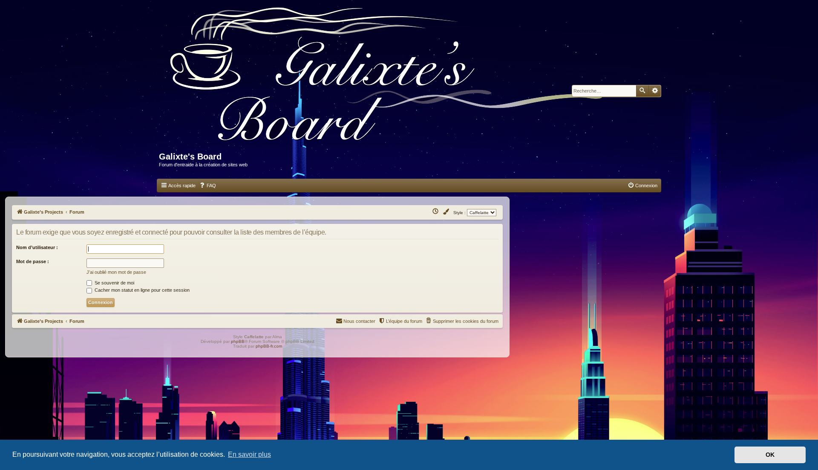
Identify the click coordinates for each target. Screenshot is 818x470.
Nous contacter (359, 321)
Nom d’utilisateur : (37, 247)
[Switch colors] (446, 212)
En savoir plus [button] (249, 454)
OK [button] (770, 454)
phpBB (238, 341)
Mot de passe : (32, 261)
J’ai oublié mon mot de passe (116, 272)
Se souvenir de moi (113, 282)
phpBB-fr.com (269, 346)
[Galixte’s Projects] (390, 79)
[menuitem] (207, 185)
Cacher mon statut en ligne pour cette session (141, 290)
